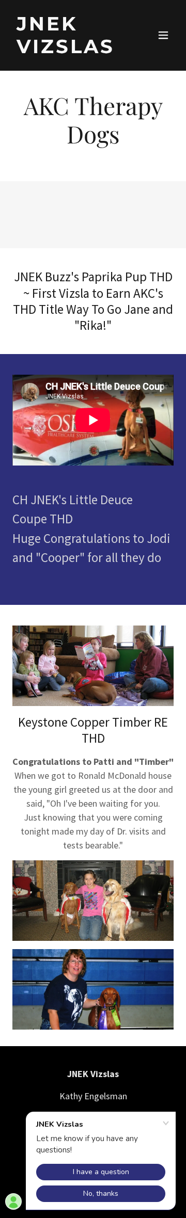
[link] (69, 50)
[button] (163, 35)
